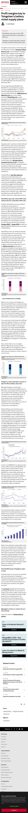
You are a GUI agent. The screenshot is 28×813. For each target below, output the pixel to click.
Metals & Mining (7, 711)
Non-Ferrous (6, 714)
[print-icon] (21, 704)
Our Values (3, 736)
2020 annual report (8, 246)
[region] (14, 802)
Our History (3, 739)
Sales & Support (5, 767)
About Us (3, 747)
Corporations (6, 720)
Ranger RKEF (15, 224)
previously (6, 589)
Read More (14, 629)
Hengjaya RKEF (5, 224)
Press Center (4, 744)
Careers (3, 784)
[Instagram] (17, 729)
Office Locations (5, 775)
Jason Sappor (11, 24)
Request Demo (14, 655)
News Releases (4, 755)
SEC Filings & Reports (6, 761)
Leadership (3, 789)
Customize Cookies (14, 806)
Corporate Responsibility (6, 786)
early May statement (16, 175)
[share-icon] (24, 704)
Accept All (14, 810)
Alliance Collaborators (6, 777)
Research (4, 6)
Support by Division (5, 769)
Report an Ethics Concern (7, 772)
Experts (3, 791)
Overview (3, 753)
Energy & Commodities (18, 711)
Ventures (3, 741)
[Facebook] (14, 729)
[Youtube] (19, 729)
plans (21, 55)
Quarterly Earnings (5, 758)
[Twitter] (12, 729)
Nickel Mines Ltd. (12, 97)
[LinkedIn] (22, 729)
